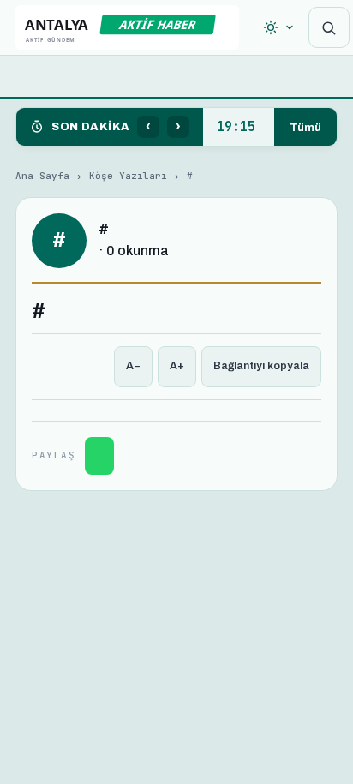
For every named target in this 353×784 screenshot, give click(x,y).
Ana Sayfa (42, 176)
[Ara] (329, 27)
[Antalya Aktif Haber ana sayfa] (127, 27)
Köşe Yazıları (128, 176)
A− (133, 366)
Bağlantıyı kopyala (261, 366)
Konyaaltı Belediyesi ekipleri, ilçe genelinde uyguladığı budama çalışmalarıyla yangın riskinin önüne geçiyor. (238, 126)
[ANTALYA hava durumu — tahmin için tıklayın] (279, 27)
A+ (177, 366)
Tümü (305, 127)
